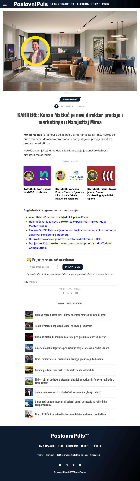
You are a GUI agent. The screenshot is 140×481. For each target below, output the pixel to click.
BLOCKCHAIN (83, 4)
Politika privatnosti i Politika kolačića (72, 454)
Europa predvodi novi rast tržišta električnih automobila (64, 370)
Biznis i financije (70, 99)
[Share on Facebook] (63, 293)
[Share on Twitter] (68, 293)
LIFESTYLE (95, 4)
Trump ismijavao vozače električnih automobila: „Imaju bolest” (68, 392)
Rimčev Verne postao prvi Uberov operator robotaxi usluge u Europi (70, 315)
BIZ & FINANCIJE (61, 4)
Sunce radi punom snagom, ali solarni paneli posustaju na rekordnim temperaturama (71, 403)
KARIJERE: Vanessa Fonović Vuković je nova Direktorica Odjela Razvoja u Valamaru (69, 193)
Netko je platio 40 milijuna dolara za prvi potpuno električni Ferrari (70, 337)
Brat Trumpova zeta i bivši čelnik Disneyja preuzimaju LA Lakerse (69, 359)
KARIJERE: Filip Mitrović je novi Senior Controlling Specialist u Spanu (101, 193)
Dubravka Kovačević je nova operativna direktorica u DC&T (66, 239)
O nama (40, 454)
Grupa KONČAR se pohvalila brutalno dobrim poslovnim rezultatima (70, 414)
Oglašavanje (95, 454)
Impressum (50, 454)
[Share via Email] (76, 293)
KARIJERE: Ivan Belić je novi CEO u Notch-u (37, 190)
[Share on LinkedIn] (72, 293)
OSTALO (105, 4)
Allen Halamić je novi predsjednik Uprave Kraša (58, 217)
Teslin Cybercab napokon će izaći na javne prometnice (63, 326)
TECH (73, 4)
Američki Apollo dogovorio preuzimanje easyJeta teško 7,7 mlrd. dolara (72, 348)
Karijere (33, 281)
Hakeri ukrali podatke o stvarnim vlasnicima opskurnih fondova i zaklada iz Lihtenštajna (74, 381)
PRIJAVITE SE (72, 267)
